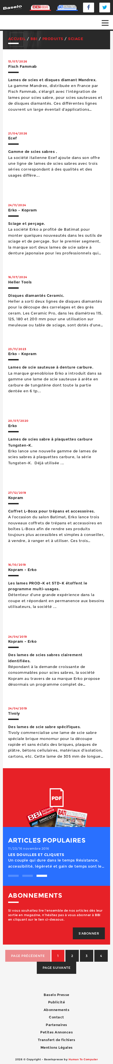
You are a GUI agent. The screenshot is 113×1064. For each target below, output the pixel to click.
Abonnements (57, 1010)
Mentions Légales (56, 1047)
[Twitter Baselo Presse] (104, 7)
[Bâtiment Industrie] (40, 7)
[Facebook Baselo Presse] (88, 7)
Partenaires (56, 1025)
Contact (56, 1017)
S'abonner (89, 933)
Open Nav (105, 23)
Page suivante (57, 968)
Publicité (56, 1002)
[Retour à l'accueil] (12, 7)
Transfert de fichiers (56, 1040)
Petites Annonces (56, 1032)
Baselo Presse (56, 995)
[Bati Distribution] (67, 7)
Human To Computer (83, 1059)
